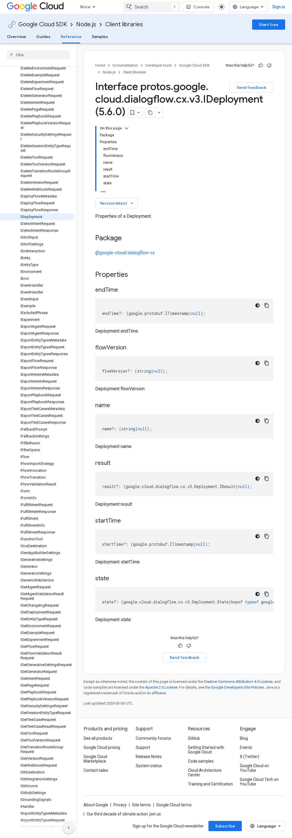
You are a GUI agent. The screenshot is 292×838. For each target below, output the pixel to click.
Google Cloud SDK (42, 24)
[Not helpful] (269, 65)
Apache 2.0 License (161, 687)
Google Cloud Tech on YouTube (259, 781)
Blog (244, 738)
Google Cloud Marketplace (95, 758)
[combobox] (151, 7)
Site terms (141, 805)
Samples (100, 36)
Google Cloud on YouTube (254, 768)
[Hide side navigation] (68, 827)
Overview (16, 36)
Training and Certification (210, 784)
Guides (43, 36)
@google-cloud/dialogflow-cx (125, 252)
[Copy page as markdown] (150, 112)
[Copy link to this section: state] (115, 578)
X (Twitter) (249, 756)
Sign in (278, 7)
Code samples (201, 761)
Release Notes (149, 756)
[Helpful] (260, 65)
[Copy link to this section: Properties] (135, 275)
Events (246, 747)
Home (100, 65)
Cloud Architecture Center (205, 772)
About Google (96, 805)
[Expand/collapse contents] (126, 128)
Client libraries (124, 24)
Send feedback (251, 87)
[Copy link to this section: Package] (127, 238)
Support (143, 747)
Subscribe (225, 826)
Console (201, 6)
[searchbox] (38, 54)
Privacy (120, 805)
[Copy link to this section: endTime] (123, 290)
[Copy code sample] (266, 305)
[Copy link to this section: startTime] (126, 521)
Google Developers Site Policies (237, 687)
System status (149, 765)
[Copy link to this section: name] (115, 405)
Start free (268, 24)
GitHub (194, 738)
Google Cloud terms (174, 805)
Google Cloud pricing (102, 747)
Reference (71, 36)
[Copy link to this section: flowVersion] (132, 348)
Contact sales (96, 770)
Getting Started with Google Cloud (206, 749)
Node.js (86, 24)
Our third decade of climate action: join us (124, 814)
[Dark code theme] (257, 305)
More (85, 6)
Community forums (153, 738)
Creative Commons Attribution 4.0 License (238, 681)
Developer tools (158, 65)
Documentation (125, 65)
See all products (98, 738)
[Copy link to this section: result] (116, 463)
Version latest (117, 203)
